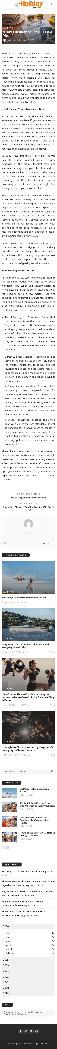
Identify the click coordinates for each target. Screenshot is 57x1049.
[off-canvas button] (5, 4)
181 (53, 652)
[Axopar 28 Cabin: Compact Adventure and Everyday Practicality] (28, 624)
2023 (6, 970)
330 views (25, 705)
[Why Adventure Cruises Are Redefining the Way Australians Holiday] (9, 821)
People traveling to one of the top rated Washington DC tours (24, 1013)
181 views (23, 652)
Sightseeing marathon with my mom (28, 498)
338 (53, 755)
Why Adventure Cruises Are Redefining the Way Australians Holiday (34, 820)
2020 (6, 987)
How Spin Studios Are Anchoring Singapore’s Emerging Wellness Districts (27, 749)
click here (14, 297)
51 (54, 602)
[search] (52, 4)
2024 (6, 965)
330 (53, 705)
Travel (10, 28)
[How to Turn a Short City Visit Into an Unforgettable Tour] (9, 837)
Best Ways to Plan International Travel (24, 597)
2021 (6, 982)
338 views (26, 755)
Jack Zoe (11, 40)
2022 (6, 976)
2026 (6, 926)
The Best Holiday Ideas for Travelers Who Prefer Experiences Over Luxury (37, 804)
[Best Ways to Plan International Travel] (28, 577)
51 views (23, 602)
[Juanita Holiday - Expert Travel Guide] (28, 3)
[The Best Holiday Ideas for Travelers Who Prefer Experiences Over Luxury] (9, 807)
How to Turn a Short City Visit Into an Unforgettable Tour (37, 834)
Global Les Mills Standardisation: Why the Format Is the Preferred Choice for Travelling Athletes (28, 697)
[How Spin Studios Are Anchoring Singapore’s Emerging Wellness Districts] (28, 727)
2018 (6, 993)
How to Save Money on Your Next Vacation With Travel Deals (28, 508)
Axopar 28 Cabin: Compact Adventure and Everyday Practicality (25, 646)
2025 (6, 959)
